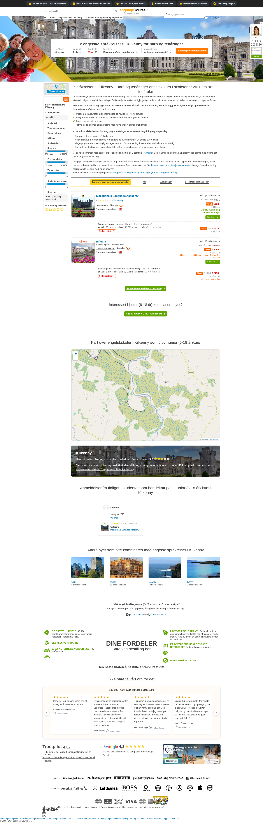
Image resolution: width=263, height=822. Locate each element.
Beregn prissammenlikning (192, 50)
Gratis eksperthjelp (226, 4)
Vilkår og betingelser (9, 818)
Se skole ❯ (212, 217)
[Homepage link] (45, 17)
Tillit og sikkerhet (137, 818)
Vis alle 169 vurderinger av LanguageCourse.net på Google (128, 753)
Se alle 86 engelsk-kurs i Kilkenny (144, 288)
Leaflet (203, 439)
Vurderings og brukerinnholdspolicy (113, 818)
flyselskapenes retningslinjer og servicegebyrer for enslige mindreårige (143, 172)
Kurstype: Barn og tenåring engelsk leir (110, 182)
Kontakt (148, 152)
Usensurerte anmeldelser (195, 4)
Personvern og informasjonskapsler (50, 818)
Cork (73, 582)
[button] (206, 19)
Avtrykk (92, 818)
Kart (144, 182)
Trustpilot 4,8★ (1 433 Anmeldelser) (49, 4)
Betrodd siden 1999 (164, 4)
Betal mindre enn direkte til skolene (93, 4)
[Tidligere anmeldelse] (47, 713)
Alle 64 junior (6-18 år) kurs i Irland (144, 313)
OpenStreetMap (214, 439)
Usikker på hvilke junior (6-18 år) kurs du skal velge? (145, 604)
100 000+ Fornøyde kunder (132, 4)
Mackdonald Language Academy (124, 530)
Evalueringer (166, 182)
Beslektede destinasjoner (197, 182)
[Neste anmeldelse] (216, 713)
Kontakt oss (82, 818)
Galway (152, 582)
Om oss (71, 818)
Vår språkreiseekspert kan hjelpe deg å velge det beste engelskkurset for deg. (145, 608)
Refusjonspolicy (27, 818)
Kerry (190, 582)
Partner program (154, 818)
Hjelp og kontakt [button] (51, 11)
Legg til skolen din (171, 818)
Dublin (113, 582)
